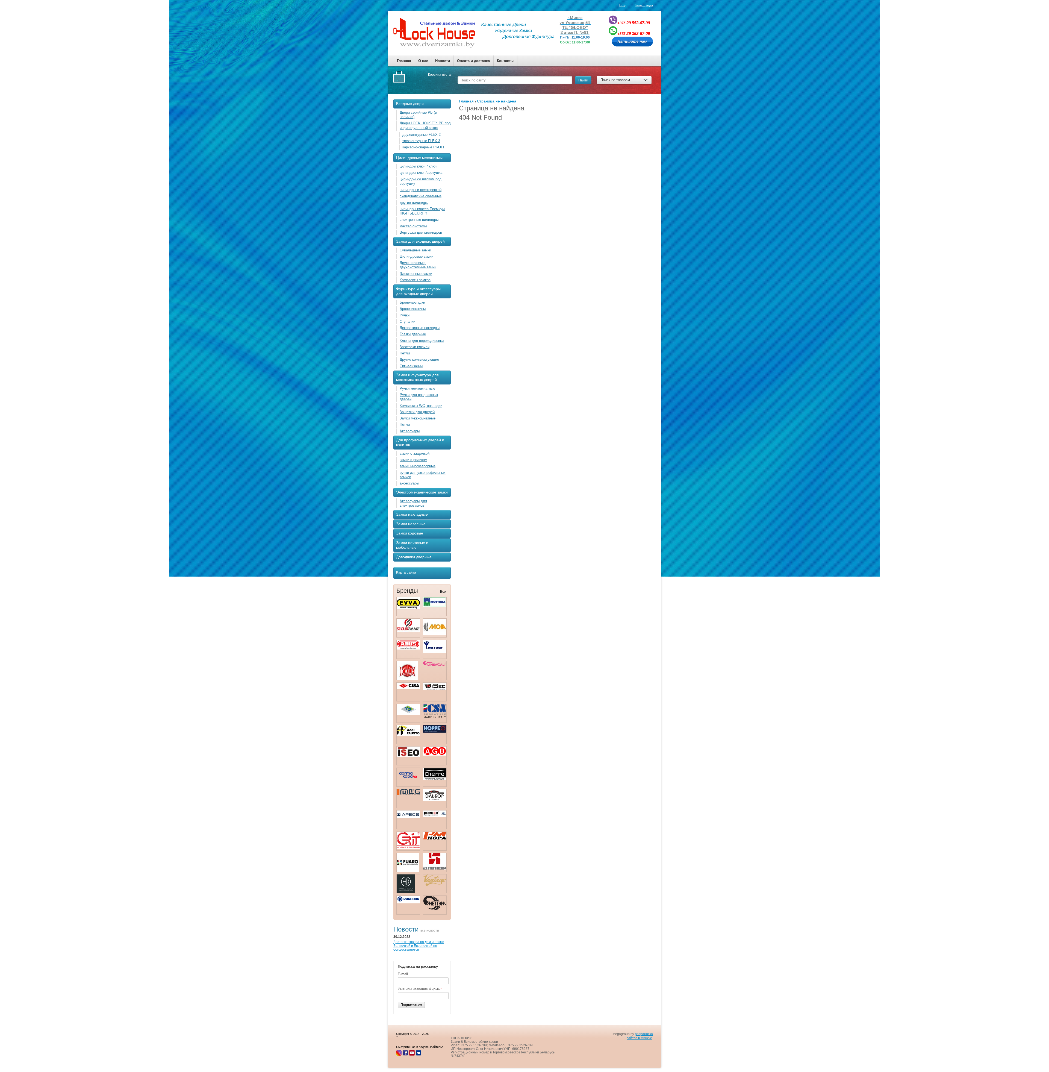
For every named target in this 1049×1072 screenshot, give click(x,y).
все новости (429, 930)
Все (443, 592)
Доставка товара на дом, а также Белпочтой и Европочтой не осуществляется (418, 945)
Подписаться (411, 1005)
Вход (622, 5)
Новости (442, 61)
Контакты (505, 61)
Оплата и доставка (473, 61)
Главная (404, 61)
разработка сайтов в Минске (640, 1036)
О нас (423, 61)
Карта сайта (406, 572)
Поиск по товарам (615, 80)
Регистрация (644, 5)
